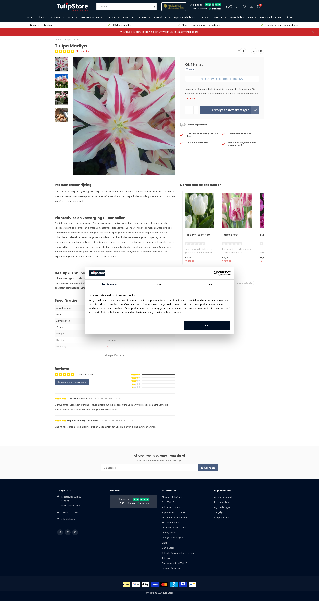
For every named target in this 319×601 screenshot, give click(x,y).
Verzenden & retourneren (175, 517)
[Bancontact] (192, 584)
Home (29, 17)
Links (164, 542)
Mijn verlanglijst (222, 507)
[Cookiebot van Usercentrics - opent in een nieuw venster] (216, 273)
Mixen (71, 17)
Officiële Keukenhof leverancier (178, 552)
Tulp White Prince (197, 235)
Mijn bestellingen (222, 502)
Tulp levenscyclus (171, 507)
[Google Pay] (136, 584)
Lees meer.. (191, 98)
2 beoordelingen (83, 51)
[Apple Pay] (145, 584)
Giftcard (289, 17)
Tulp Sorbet (230, 235)
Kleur (251, 17)
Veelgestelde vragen (172, 537)
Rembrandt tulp (244, 283)
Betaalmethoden (170, 522)
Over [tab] (209, 284)
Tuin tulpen (167, 558)
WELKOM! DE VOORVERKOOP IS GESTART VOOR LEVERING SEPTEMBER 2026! (159, 31)
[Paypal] (174, 584)
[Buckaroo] (183, 584)
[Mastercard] (164, 584)
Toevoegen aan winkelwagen (229, 110)
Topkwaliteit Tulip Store (173, 512)
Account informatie (223, 497)
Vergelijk (218, 512)
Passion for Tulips (171, 568)
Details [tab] (160, 284)
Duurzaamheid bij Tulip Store (176, 563)
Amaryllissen (160, 17)
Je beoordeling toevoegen (72, 381)
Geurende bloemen (270, 17)
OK (207, 325)
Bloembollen (237, 17)
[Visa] (155, 584)
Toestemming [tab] (109, 284)
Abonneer (209, 467)
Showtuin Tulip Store (172, 497)
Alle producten (221, 517)
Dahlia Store (168, 547)
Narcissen (56, 17)
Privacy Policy (169, 532)
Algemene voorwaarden (174, 527)
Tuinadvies (218, 17)
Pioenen (143, 17)
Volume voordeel (90, 17)
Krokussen (128, 17)
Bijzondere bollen (183, 17)
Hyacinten (111, 17)
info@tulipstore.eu (70, 518)
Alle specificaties (114, 355)
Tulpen (40, 17)
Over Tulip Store (170, 502)
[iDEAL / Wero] (126, 584)
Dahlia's (204, 17)
